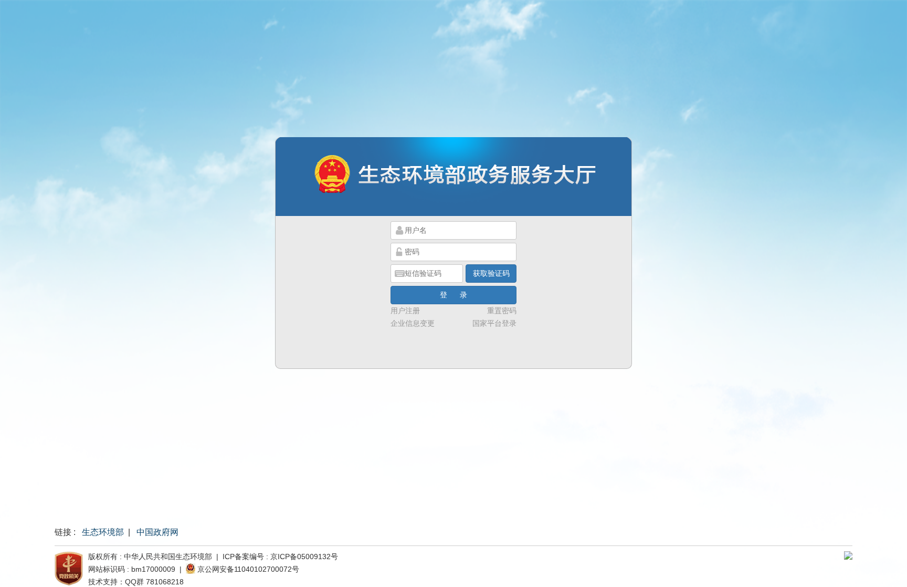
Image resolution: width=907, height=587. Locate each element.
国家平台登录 (494, 323)
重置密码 (501, 310)
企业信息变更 (413, 323)
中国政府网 (157, 532)
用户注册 (405, 310)
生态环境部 (103, 532)
